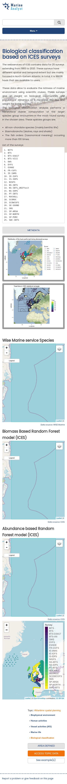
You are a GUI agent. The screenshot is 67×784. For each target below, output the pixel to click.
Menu (32, 31)
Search (59, 22)
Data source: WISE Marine (53, 424)
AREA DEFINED (46, 745)
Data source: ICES (56, 522)
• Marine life (35, 732)
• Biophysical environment (42, 715)
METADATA (34, 230)
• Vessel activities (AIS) (40, 726)
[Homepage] (13, 9)
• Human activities (38, 721)
